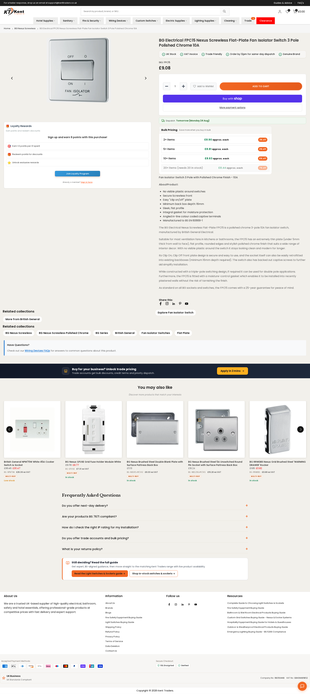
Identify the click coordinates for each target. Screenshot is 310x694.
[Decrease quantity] (166, 86)
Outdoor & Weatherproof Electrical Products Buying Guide (257, 627)
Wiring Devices (117, 20)
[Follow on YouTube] (186, 303)
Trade (249, 19)
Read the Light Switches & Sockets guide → (99, 574)
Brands (109, 608)
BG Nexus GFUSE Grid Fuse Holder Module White (93, 462)
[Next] (145, 78)
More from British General (22, 320)
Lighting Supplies (204, 20)
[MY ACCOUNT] (280, 12)
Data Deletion (112, 646)
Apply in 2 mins (231, 371)
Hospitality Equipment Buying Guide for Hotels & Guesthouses (259, 623)
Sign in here (86, 182)
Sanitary (68, 20)
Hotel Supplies (44, 20)
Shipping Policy (113, 627)
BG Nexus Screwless (25, 28)
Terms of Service (114, 642)
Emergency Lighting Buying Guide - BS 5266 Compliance (256, 632)
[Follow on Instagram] (167, 303)
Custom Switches (146, 20)
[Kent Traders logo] (14, 12)
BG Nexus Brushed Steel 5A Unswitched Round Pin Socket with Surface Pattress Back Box (215, 464)
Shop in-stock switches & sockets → (153, 574)
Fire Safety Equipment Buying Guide (123, 618)
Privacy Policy (112, 637)
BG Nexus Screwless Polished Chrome (63, 334)
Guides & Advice (283, 3)
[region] (78, 78)
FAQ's (301, 3)
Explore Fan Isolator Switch (175, 312)
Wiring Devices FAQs (37, 351)
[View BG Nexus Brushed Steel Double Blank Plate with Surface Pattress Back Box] (155, 430)
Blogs (108, 613)
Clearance (265, 20)
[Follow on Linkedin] (173, 304)
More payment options (232, 107)
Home (7, 28)
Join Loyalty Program (77, 173)
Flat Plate (183, 334)
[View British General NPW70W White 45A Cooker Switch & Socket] (32, 430)
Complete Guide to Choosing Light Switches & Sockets (255, 603)
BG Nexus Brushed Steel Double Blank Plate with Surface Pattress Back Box (155, 464)
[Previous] (12, 78)
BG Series (102, 334)
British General (124, 334)
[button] (78, 70)
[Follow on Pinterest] (180, 303)
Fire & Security (91, 20)
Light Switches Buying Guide (119, 623)
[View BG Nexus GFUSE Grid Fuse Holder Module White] (93, 430)
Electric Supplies (175, 20)
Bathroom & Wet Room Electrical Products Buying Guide (256, 613)
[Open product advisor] (302, 686)
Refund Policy (112, 632)
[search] (224, 11)
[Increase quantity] (183, 86)
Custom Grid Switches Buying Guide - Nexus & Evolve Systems (259, 618)
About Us (110, 603)
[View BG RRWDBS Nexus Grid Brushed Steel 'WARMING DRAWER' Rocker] (278, 430)
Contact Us (111, 651)
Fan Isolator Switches (156, 334)
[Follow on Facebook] (160, 303)
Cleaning (229, 20)
